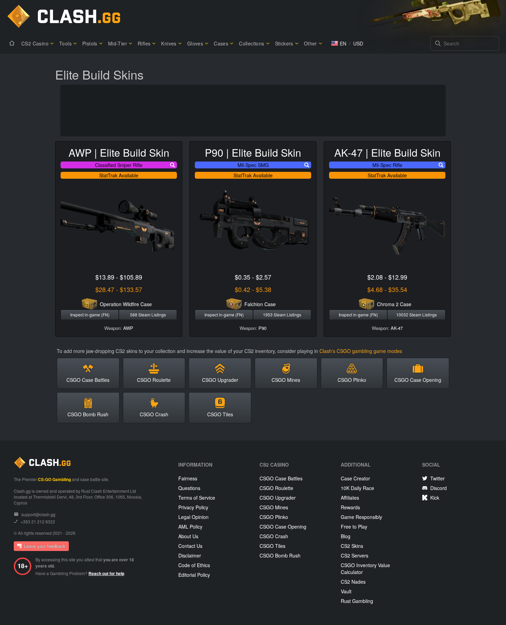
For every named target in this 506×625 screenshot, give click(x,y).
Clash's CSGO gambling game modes (360, 350)
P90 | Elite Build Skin (253, 152)
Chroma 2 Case (394, 304)
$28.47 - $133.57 (118, 289)
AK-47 (397, 328)
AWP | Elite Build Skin (118, 152)
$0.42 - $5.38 (253, 289)
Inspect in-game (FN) (89, 314)
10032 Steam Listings (416, 314)
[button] (338, 43)
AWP (128, 328)
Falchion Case (260, 304)
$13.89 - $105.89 (118, 276)
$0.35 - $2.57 (253, 276)
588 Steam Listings (148, 314)
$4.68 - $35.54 (387, 289)
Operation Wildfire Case (126, 304)
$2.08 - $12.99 (387, 276)
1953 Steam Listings (282, 314)
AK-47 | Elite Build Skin (387, 152)
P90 (262, 328)
